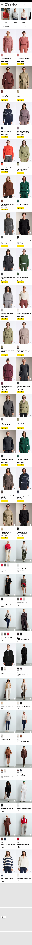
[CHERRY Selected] (2, 383)
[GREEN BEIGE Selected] (18, 91)
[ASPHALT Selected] (2, 274)
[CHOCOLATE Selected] (18, 770)
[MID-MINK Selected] (18, 909)
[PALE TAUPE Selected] (18, 347)
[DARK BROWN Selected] (2, 909)
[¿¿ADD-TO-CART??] (14, 51)
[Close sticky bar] (30, 1)
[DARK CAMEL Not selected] (21, 736)
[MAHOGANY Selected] (2, 91)
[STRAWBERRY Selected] (2, 565)
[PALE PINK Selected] (2, 55)
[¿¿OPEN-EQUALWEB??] (3, 917)
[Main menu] (2, 4)
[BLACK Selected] (18, 237)
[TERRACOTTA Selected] (2, 839)
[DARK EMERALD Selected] (18, 201)
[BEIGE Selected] (2, 703)
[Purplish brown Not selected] (21, 668)
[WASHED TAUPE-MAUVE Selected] (2, 492)
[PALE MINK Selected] (18, 703)
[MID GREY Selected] (2, 310)
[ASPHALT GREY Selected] (2, 419)
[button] (30, 4)
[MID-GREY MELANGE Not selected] (8, 565)
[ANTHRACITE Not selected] (5, 565)
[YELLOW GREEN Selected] (18, 164)
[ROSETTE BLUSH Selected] (18, 55)
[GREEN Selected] (18, 274)
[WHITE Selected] (18, 805)
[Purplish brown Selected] (18, 634)
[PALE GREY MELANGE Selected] (18, 565)
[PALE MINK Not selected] (5, 668)
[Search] (24, 4)
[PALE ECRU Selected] (18, 310)
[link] (27, 4)
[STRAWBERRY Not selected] (21, 599)
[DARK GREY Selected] (2, 237)
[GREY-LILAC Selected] (18, 128)
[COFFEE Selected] (2, 201)
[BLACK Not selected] (21, 634)
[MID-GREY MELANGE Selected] (2, 634)
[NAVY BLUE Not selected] (21, 770)
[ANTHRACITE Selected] (18, 599)
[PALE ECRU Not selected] (5, 770)
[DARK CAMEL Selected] (2, 770)
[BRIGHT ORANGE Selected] (2, 164)
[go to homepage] (11, 4)
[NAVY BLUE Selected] (2, 128)
